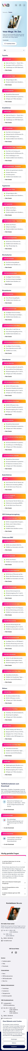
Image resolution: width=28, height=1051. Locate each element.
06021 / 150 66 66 (8, 938)
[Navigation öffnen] (24, 5)
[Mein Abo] (20, 5)
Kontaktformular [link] (8, 940)
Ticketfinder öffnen (10, 43)
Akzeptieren (14, 1046)
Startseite (5, 12)
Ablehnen (14, 1042)
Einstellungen (14, 1039)
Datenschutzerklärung (17, 1035)
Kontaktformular (8, 1018)
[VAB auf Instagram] (16, 952)
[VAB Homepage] (5, 5)
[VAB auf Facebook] (12, 952)
